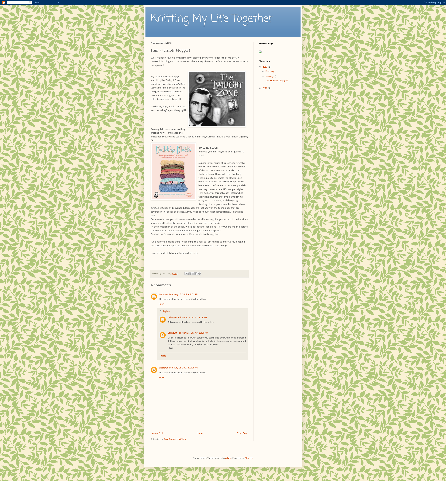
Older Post (242, 433)
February (270, 71)
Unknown (163, 294)
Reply (161, 304)
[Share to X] (193, 273)
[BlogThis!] (189, 273)
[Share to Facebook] (196, 273)
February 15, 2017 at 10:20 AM (193, 333)
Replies (166, 311)
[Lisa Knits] (260, 52)
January (270, 76)
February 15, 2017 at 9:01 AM (192, 317)
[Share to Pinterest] (199, 273)
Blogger (249, 458)
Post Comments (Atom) (175, 439)
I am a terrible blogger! (276, 80)
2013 (265, 67)
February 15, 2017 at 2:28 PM (183, 368)
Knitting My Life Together (212, 19)
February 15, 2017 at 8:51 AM (183, 294)
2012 (265, 88)
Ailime (228, 458)
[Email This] (186, 273)
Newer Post (157, 433)
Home (200, 433)
